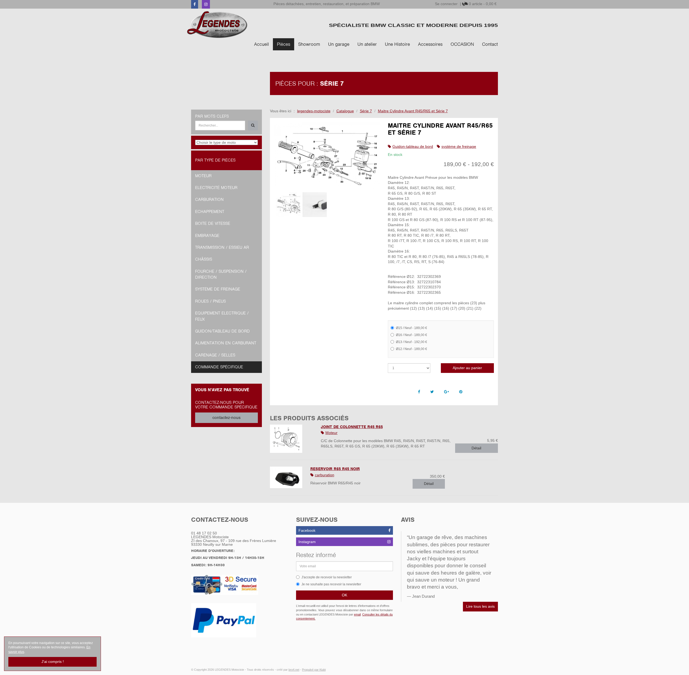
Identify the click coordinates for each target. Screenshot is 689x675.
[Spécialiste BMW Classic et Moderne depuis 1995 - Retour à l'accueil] (217, 24)
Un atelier (367, 44)
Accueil (261, 44)
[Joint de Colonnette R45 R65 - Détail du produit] (291, 439)
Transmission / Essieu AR (222, 247)
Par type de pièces (215, 160)
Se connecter (446, 4)
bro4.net (294, 669)
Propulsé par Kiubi (314, 669)
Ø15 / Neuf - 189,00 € (411, 328)
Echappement (209, 211)
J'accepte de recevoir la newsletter (326, 577)
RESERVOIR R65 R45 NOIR (335, 468)
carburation (324, 475)
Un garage (338, 44)
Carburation (209, 199)
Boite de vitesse (212, 223)
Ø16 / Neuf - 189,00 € (411, 335)
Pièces (283, 44)
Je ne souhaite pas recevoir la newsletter (331, 584)
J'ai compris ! (52, 661)
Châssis (203, 259)
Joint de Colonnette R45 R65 (352, 426)
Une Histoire (397, 44)
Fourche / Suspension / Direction (221, 274)
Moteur (331, 433)
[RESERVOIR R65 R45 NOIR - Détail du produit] (286, 477)
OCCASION (462, 44)
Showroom (309, 44)
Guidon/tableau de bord (222, 331)
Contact (490, 44)
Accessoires (430, 44)
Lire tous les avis (480, 606)
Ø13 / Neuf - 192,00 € (411, 342)
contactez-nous (226, 417)
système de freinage (458, 146)
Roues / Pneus (210, 301)
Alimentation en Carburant (225, 343)
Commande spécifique (219, 367)
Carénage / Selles (215, 355)
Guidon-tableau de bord (412, 146)
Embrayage (207, 235)
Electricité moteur (216, 187)
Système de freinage (217, 289)
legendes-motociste (314, 111)
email (357, 614)
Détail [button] (476, 448)
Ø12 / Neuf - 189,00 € (411, 349)
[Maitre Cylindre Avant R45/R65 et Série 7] (327, 155)
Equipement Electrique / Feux (222, 316)
